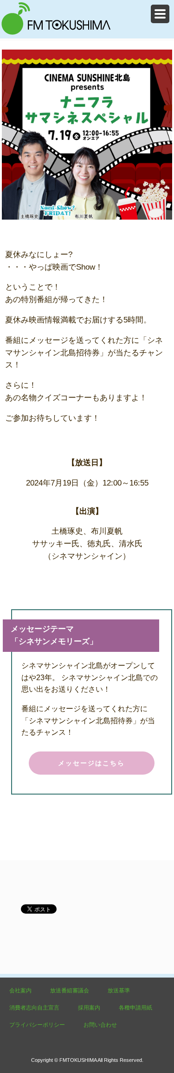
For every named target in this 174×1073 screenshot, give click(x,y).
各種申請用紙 (135, 1007)
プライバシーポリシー (37, 1025)
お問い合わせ (100, 1025)
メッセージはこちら (91, 763)
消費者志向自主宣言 (34, 1007)
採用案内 (89, 1007)
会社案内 (20, 990)
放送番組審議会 (69, 990)
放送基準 (119, 990)
